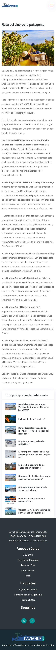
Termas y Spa (28, 565)
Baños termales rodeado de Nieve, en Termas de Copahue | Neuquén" (33, 431)
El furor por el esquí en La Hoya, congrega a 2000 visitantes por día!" (34, 454)
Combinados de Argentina (28, 594)
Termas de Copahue (28, 559)
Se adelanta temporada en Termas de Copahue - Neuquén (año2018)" (33, 407)
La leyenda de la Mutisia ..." (31, 419)
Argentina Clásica (27, 589)
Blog (28, 575)
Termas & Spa (28, 599)
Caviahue (28, 554)
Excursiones (28, 570)
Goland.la (50, 645)
